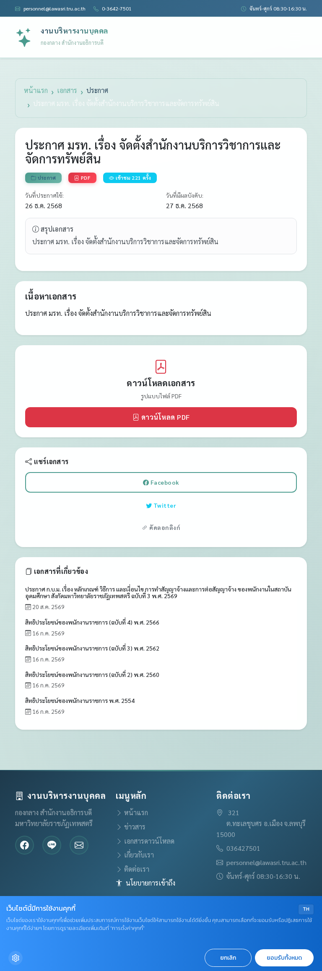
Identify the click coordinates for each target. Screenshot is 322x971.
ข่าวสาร (134, 826)
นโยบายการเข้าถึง (150, 882)
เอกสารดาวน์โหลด (149, 841)
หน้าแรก (36, 90)
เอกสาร (67, 90)
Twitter (187, 505)
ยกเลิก (228, 957)
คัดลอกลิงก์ (164, 527)
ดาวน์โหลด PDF (192, 416)
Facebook (188, 482)
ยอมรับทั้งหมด (284, 957)
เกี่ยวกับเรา (139, 854)
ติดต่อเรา (136, 869)
